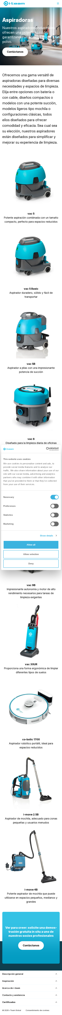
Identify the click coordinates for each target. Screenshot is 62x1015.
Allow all (31, 544)
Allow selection (31, 554)
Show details (46, 535)
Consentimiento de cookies (37, 1010)
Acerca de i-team (11, 988)
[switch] (54, 506)
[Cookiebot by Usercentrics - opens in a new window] (46, 449)
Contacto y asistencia (13, 995)
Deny (31, 563)
